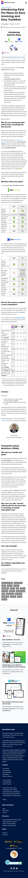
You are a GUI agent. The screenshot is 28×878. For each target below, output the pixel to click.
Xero (3, 594)
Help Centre (6, 810)
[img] (22, 57)
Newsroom (5, 834)
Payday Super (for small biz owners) (12, 819)
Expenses (12, 591)
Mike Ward (5, 24)
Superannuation (21, 591)
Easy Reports (6, 774)
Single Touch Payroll (7, 583)
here (6, 157)
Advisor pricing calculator (9, 823)
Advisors (22, 588)
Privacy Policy (21, 871)
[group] (14, 57)
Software (4, 599)
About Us (5, 832)
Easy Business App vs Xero (10, 788)
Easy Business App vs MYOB (10, 790)
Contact (5, 812)
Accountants (5, 588)
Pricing (4, 799)
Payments (13, 596)
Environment (18, 594)
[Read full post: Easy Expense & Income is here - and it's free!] (14, 699)
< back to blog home (6, 7)
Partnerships (5, 596)
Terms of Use (16, 871)
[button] (3, 57)
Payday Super (9, 594)
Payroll (4, 585)
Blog (4, 808)
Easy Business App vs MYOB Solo (11, 791)
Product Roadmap (7, 776)
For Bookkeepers (7, 782)
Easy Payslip (6, 768)
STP (17, 588)
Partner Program (7, 784)
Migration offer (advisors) (9, 825)
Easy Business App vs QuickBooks (11, 793)
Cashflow (16, 585)
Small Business (18, 583)
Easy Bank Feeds (7, 772)
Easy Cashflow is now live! (11, 639)
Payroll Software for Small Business (12, 795)
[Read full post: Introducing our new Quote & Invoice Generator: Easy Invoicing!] (14, 662)
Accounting (5, 591)
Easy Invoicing (6, 770)
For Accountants (7, 780)
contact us (4, 420)
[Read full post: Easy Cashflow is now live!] (14, 637)
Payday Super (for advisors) (10, 821)
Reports (12, 588)
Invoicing (9, 585)
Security (20, 596)
